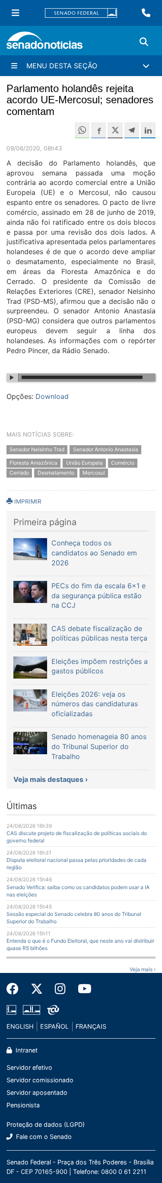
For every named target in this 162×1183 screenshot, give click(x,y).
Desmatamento (56, 472)
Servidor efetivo (29, 1067)
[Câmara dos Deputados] (11, 1009)
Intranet (26, 1050)
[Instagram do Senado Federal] (60, 989)
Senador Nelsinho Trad (37, 449)
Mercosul (94, 472)
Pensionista (23, 1105)
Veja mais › (143, 969)
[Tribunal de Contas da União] (53, 1009)
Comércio (122, 463)
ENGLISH (20, 1026)
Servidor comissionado (39, 1080)
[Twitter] (37, 989)
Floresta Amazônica (33, 463)
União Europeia (84, 463)
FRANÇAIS (91, 1026)
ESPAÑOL (54, 1026)
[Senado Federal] (81, 13)
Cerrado (19, 472)
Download (52, 396)
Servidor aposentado (36, 1092)
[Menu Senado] (15, 13)
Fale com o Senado (43, 1136)
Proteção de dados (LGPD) (45, 1124)
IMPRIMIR (27, 501)
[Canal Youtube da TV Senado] (82, 989)
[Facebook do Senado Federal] (15, 989)
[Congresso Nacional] (31, 1009)
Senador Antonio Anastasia (105, 449)
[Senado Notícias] (44, 43)
